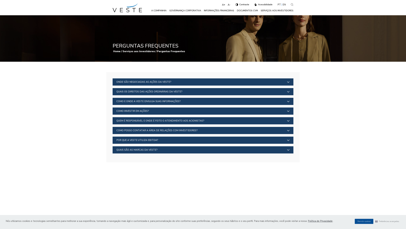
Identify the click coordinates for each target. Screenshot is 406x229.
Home (117, 51)
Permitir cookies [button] (364, 221)
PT (279, 4)
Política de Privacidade (320, 221)
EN (284, 4)
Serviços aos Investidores (139, 51)
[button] (387, 221)
